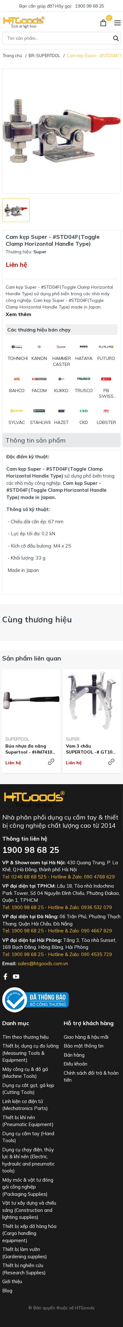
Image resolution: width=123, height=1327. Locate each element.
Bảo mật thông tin (83, 1046)
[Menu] (117, 22)
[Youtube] (16, 976)
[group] (61, 130)
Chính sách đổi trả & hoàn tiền (91, 1076)
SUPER (72, 739)
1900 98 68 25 (89, 6)
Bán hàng (74, 1055)
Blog (7, 1291)
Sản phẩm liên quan (31, 658)
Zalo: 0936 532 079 (90, 907)
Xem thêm (18, 314)
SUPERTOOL (17, 739)
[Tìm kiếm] (116, 37)
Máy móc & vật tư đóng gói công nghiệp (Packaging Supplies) (27, 1187)
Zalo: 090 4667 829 (90, 931)
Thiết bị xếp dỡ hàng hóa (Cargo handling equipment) (29, 1233)
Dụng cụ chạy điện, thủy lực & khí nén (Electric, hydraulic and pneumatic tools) (28, 1160)
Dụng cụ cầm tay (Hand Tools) (28, 1137)
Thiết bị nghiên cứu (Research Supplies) (24, 1269)
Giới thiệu (12, 1281)
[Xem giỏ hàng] (104, 22)
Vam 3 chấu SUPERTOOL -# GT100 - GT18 (90, 749)
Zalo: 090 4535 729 (90, 954)
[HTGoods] (23, 22)
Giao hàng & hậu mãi (86, 1037)
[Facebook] (6, 976)
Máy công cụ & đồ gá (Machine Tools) (25, 1072)
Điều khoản (75, 1064)
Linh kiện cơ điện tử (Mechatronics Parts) (25, 1105)
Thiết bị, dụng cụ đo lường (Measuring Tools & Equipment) (30, 1053)
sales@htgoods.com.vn (43, 963)
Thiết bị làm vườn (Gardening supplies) (24, 1252)
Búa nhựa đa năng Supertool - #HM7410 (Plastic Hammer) (28, 749)
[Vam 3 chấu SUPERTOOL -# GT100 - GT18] (92, 700)
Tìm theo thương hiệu (25, 1037)
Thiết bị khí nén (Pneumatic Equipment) (28, 1121)
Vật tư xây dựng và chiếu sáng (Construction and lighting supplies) (29, 1210)
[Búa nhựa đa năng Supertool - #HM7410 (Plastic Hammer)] (31, 700)
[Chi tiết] (51, 761)
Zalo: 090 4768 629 (93, 877)
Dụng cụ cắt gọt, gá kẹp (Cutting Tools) (28, 1088)
